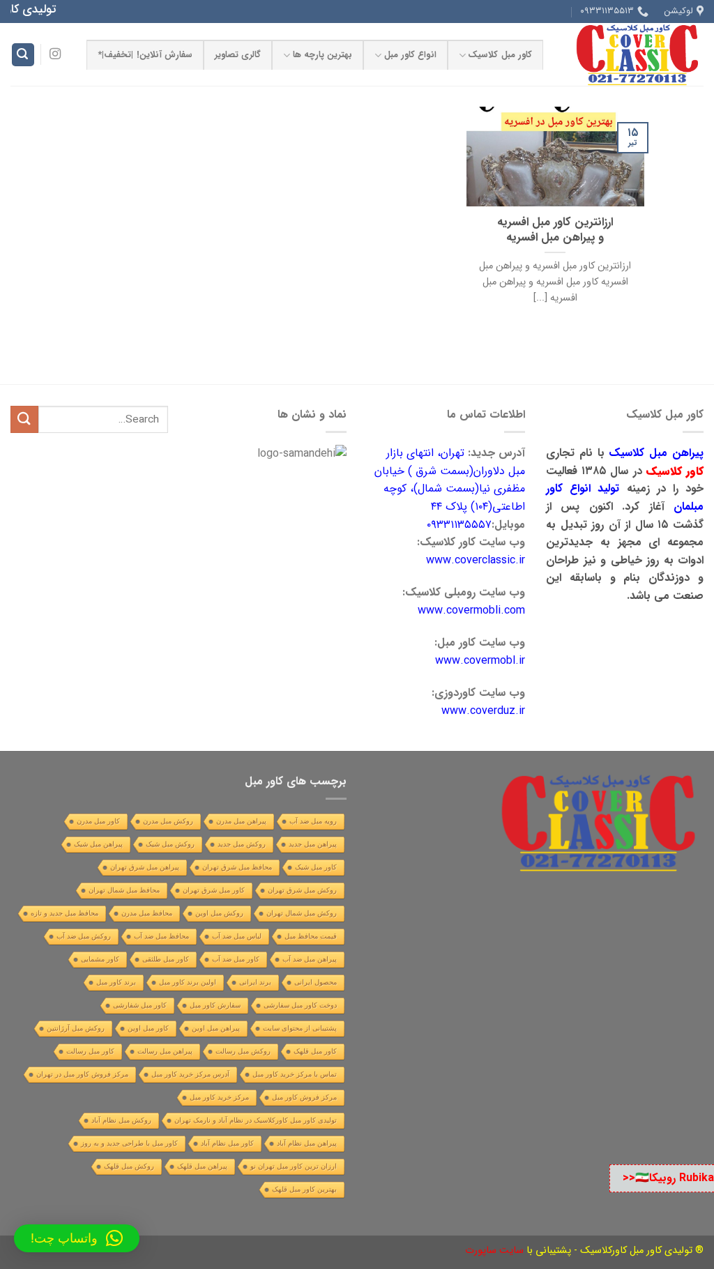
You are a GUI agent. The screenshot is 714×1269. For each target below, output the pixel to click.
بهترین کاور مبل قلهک (304, 1189)
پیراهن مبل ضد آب (309, 959)
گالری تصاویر (238, 55)
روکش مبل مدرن (168, 821)
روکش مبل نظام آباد (121, 1120)
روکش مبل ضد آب (83, 936)
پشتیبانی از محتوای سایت (300, 1028)
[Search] (23, 54)
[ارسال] (24, 419)
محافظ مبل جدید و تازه (64, 913)
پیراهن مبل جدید (313, 844)
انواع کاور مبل (410, 55)
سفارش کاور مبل (215, 1005)
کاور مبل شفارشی (140, 1005)
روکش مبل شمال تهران (301, 913)
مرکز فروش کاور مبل (304, 1097)
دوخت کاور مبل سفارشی (300, 1005)
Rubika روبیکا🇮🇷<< (668, 1178)
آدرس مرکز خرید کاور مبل (190, 1074)
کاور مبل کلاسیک (500, 55)
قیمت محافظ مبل (310, 936)
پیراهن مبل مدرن (241, 821)
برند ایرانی (255, 982)
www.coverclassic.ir (475, 560)
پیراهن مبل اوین (216, 1028)
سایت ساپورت (494, 1251)
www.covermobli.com (471, 610)
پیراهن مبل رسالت (164, 1051)
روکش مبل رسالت (243, 1051)
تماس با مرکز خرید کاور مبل (294, 1074)
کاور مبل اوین (148, 1028)
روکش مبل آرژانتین (76, 1028)
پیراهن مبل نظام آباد (307, 1143)
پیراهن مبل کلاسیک (656, 453)
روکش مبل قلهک (129, 1166)
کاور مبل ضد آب (235, 959)
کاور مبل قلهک (315, 1051)
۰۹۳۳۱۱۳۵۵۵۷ (459, 524)
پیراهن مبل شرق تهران (144, 867)
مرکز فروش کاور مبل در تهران (82, 1074)
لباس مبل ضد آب (236, 936)
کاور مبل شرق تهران (214, 890)
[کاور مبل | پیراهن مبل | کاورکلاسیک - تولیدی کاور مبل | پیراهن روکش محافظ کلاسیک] (634, 54)
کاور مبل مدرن (98, 821)
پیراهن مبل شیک (98, 844)
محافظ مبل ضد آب (161, 936)
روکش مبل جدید (242, 844)
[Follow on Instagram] (55, 54)
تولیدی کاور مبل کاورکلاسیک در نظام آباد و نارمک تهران (255, 1120)
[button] (76, 1238)
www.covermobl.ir (480, 660)
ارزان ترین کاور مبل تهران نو (293, 1166)
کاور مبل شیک (316, 867)
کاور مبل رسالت (90, 1051)
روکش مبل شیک (170, 844)
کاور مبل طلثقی (165, 959)
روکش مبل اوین (219, 913)
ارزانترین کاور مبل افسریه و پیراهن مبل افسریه (555, 230)
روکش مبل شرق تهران (302, 890)
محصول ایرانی (315, 982)
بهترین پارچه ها (323, 55)
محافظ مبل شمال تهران (124, 890)
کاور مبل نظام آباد (227, 1143)
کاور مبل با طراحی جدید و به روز (129, 1143)
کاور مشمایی (100, 959)
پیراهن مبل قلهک (202, 1166)
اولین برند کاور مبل (187, 982)
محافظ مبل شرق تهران (237, 867)
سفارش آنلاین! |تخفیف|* (145, 55)
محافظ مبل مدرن (146, 913)
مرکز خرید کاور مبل (219, 1097)
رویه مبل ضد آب (313, 821)
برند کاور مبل (116, 982)
